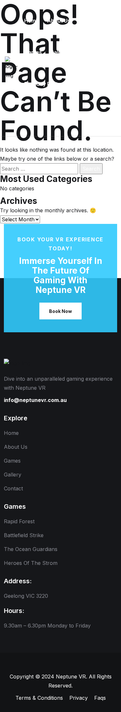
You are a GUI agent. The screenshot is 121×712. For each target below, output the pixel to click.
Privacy (78, 698)
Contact (13, 488)
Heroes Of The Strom (30, 563)
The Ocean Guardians (30, 549)
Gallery (12, 474)
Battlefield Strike (24, 535)
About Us (15, 447)
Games (12, 460)
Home (11, 433)
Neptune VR (71, 676)
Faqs (100, 698)
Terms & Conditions (39, 698)
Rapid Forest (19, 521)
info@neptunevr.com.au (35, 400)
